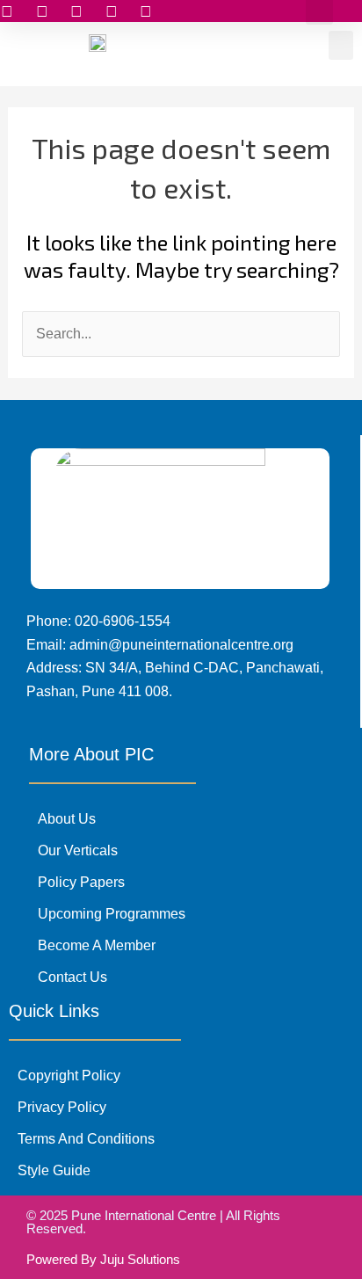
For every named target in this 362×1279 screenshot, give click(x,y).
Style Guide (54, 1170)
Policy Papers (81, 882)
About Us (67, 818)
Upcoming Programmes (111, 913)
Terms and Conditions (86, 1138)
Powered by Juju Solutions (103, 1259)
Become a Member (97, 945)
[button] (341, 45)
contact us (72, 977)
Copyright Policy (69, 1075)
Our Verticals (78, 850)
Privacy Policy (62, 1107)
